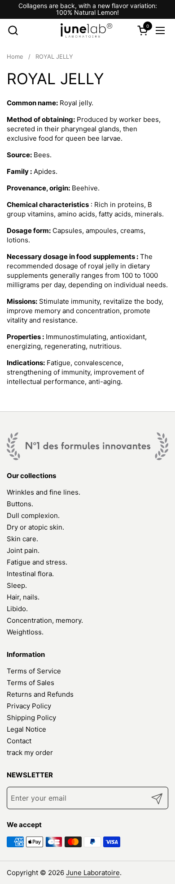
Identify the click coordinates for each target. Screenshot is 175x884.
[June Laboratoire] (87, 30)
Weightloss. (25, 632)
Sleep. (17, 585)
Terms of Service (34, 671)
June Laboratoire (93, 872)
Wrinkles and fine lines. (43, 492)
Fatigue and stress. (37, 562)
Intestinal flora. (30, 573)
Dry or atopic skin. (35, 527)
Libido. (17, 608)
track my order (30, 752)
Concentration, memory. (45, 620)
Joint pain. (23, 550)
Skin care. (22, 539)
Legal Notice (26, 729)
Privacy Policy (29, 706)
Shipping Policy (31, 717)
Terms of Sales (30, 682)
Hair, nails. (23, 597)
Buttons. (20, 504)
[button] (12, 30)
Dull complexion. (33, 515)
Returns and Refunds (40, 694)
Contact (19, 741)
